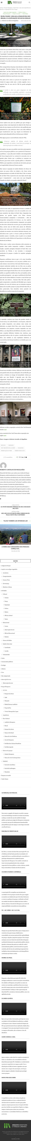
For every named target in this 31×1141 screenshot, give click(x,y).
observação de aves (9, 629)
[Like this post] (17, 457)
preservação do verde (6, 450)
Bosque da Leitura (9, 693)
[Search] (29, 2)
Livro (2, 672)
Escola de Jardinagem (10, 768)
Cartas (2, 658)
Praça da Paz (8, 708)
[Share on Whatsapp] (24, 457)
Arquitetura (6, 715)
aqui (5, 429)
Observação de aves (8, 683)
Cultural (5, 594)
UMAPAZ (5, 761)
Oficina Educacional (10, 633)
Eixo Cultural (6, 718)
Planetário (7, 772)
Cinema (6, 597)
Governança (6, 583)
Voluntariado (6, 654)
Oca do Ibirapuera (9, 740)
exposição (11, 445)
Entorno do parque (7, 750)
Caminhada (7, 647)
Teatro (6, 619)
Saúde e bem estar (7, 644)
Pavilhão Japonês (9, 747)
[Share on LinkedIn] (22, 457)
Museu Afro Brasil (9, 733)
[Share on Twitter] (21, 457)
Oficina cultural (8, 615)
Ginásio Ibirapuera (9, 754)
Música (6, 612)
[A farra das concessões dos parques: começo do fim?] (15, 534)
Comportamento (7, 576)
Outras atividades (7, 640)
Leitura (6, 608)
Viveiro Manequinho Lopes (11, 711)
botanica (3, 445)
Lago (6, 697)
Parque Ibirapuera (8, 7)
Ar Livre (5, 690)
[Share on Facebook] (19, 457)
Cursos (6, 626)
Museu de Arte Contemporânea (12, 757)
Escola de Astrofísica (10, 765)
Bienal (6, 725)
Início (1, 7)
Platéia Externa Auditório (11, 704)
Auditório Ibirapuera (10, 722)
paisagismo (20, 448)
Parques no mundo (6, 775)
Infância (3, 669)
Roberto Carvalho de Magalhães (10, 20)
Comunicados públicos (7, 661)
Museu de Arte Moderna (11, 736)
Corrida (6, 651)
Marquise (7, 701)
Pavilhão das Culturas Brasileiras (13, 743)
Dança (6, 601)
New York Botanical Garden (8, 448)
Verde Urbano (4, 779)
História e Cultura (7, 587)
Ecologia (3, 665)
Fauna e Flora (6, 580)
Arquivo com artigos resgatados (9, 569)
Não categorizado (5, 676)
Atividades (4, 590)
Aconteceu (5, 573)
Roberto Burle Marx (20, 450)
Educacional (6, 622)
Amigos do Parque (5, 565)
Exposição (7, 605)
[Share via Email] (26, 457)
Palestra (7, 637)
